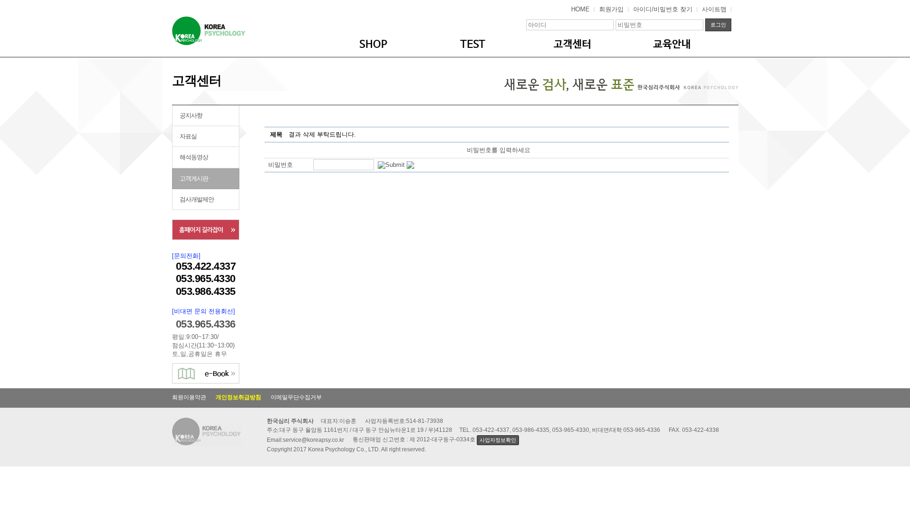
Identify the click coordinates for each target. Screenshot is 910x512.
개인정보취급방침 (238, 397)
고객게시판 (194, 178)
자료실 (188, 136)
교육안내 (672, 44)
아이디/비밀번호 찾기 (662, 9)
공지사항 (191, 115)
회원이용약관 (189, 397)
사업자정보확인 (497, 440)
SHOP (373, 44)
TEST (472, 44)
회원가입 (611, 9)
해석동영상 (194, 157)
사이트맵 (714, 9)
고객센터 (573, 44)
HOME (580, 9)
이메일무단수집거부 (296, 397)
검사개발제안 (197, 199)
